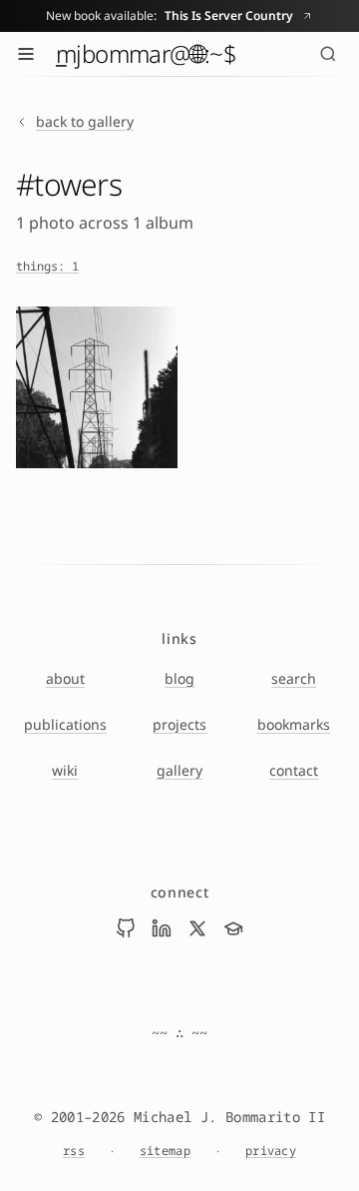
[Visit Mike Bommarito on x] (197, 928)
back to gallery (85, 121)
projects (179, 724)
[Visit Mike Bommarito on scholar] (233, 928)
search (293, 678)
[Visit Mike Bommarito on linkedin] (162, 928)
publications (65, 724)
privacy (270, 1151)
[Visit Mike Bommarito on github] (126, 928)
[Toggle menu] (26, 54)
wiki (65, 770)
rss (74, 1151)
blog (179, 678)
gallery (179, 770)
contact (293, 770)
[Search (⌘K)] (328, 54)
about (65, 678)
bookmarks (293, 724)
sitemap (165, 1151)
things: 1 (47, 267)
